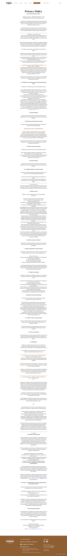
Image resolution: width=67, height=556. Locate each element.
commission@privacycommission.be (34, 528)
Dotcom (52, 545)
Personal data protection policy (34, 478)
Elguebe (52, 547)
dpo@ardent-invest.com (33, 109)
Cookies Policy (46, 550)
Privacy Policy (46, 549)
